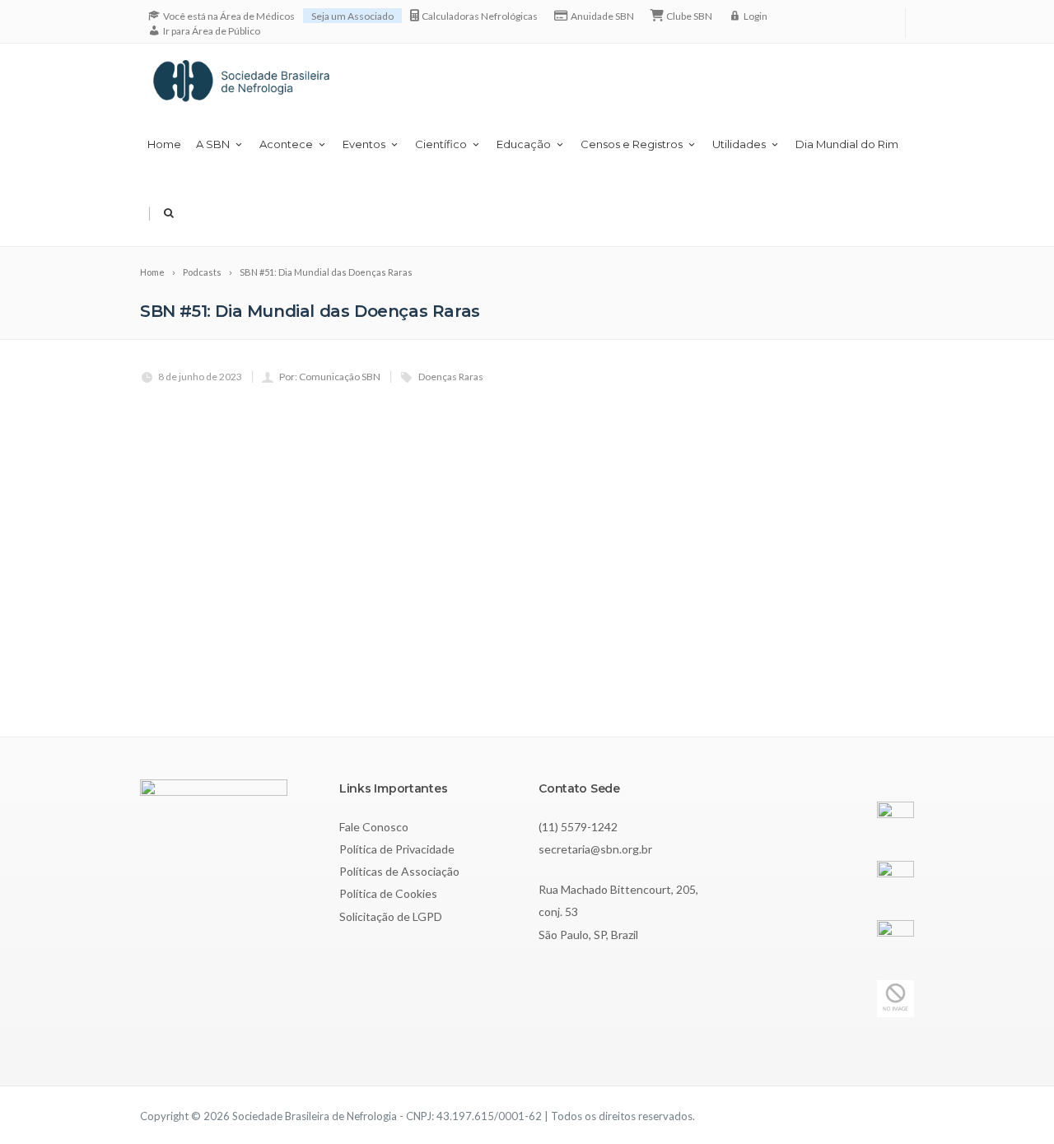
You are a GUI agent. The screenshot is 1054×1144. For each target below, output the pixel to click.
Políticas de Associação (399, 871)
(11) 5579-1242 (578, 827)
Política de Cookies (388, 893)
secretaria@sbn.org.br (595, 849)
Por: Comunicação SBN (329, 376)
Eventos (364, 144)
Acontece (286, 144)
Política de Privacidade (397, 849)
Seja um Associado (352, 16)
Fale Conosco (373, 827)
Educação (524, 144)
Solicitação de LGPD (390, 916)
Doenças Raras (450, 376)
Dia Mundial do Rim (846, 144)
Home (164, 144)
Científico (441, 144)
